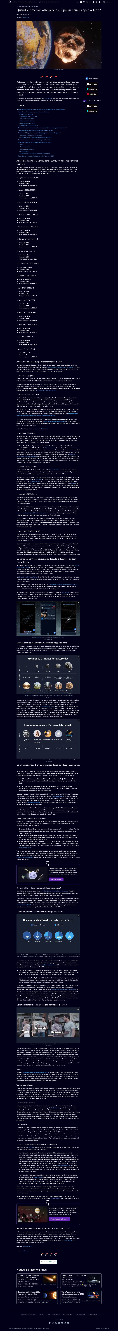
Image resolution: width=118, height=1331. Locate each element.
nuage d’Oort (38, 1177)
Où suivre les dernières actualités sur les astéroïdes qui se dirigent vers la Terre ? (42, 128)
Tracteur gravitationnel (26, 147)
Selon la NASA (55, 469)
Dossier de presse (38, 1328)
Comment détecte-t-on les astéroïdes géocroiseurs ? (34, 140)
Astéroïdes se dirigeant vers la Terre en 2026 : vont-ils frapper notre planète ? (41, 109)
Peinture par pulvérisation (27, 149)
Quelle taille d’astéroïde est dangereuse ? (31, 135)
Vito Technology (49, 697)
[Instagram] (84, 2)
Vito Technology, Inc (49, 639)
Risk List (38, 479)
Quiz (48, 1314)
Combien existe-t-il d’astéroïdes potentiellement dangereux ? (36, 137)
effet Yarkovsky (54, 1108)
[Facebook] (81, 2)
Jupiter (31, 1147)
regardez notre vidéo (25, 847)
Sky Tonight (48, 98)
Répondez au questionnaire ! (59, 1219)
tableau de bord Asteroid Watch (27, 577)
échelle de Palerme (34, 802)
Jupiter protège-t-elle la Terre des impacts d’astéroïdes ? (35, 153)
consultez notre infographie (24, 857)
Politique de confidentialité (15, 1328)
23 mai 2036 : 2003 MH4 (27, 118)
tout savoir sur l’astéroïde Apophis (46, 390)
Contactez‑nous (92, 1314)
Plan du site (46, 1328)
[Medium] (90, 2)
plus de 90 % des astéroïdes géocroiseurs (63, 989)
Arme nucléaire (24, 151)
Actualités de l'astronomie (30, 6)
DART (21, 144)
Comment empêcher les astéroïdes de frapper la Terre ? (34, 142)
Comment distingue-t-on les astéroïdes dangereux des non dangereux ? (39, 133)
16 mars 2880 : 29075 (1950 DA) (29, 125)
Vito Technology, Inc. (59, 69)
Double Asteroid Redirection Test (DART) (36, 1072)
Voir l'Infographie (56, 879)
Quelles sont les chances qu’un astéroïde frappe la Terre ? (35, 130)
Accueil (18, 6)
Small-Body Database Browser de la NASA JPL (63, 584)
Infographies (56, 1314)
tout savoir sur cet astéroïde (39, 429)
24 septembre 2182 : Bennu (27, 123)
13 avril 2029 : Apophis (26, 114)
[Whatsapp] (55, 77)
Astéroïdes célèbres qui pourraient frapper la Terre (33, 112)
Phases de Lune (67, 1314)
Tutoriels (41, 1314)
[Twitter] (87, 2)
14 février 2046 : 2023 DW (27, 121)
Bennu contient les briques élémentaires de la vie (31, 513)
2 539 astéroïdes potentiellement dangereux (59, 367)
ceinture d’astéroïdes (64, 1165)
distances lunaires (49, 448)
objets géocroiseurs (49, 965)
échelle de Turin (35, 481)
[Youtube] (93, 2)
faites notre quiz (55, 1198)
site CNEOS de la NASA (23, 905)
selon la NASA (46, 706)
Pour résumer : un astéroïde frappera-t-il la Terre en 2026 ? (36, 156)
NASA (18, 413)
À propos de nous (80, 1314)
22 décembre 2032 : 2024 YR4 (28, 116)
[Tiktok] (96, 2)
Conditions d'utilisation (27, 1328)
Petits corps (26, 17)
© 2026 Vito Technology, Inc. (102, 1328)
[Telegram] (50, 77)
